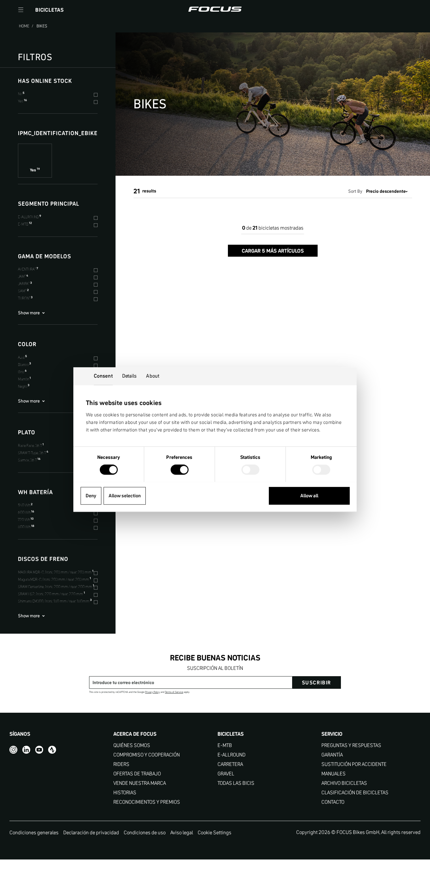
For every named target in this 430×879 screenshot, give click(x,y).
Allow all (309, 495)
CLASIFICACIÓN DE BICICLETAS (354, 792)
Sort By (355, 191)
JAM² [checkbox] (23, 276)
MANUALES (333, 773)
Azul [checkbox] (22, 357)
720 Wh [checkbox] (26, 519)
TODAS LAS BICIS (236, 783)
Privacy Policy (152, 692)
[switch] (180, 470)
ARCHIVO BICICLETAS (344, 783)
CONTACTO (332, 802)
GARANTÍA (332, 754)
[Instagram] (13, 750)
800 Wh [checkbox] (26, 526)
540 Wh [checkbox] (25, 505)
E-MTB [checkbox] (25, 224)
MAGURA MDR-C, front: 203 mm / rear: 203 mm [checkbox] (55, 572)
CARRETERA (230, 764)
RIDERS (121, 764)
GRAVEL (226, 773)
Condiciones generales (34, 832)
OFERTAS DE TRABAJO (137, 773)
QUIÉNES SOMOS (131, 745)
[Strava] (52, 750)
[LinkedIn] (26, 750)
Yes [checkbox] (22, 101)
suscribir (316, 682)
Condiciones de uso (145, 832)
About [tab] (152, 375)
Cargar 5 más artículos (273, 250)
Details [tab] (129, 375)
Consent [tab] (103, 375)
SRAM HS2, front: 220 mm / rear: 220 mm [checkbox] (51, 593)
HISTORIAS (124, 792)
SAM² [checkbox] (23, 291)
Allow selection (125, 495)
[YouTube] (39, 750)
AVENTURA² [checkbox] (28, 269)
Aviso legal (181, 832)
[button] (21, 10)
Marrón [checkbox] (24, 379)
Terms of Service (174, 692)
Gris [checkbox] (22, 371)
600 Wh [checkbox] (26, 512)
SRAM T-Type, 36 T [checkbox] (33, 452)
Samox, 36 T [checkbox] (29, 460)
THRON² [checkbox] (25, 298)
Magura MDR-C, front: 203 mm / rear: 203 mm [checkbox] (54, 579)
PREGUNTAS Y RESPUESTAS (351, 745)
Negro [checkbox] (23, 386)
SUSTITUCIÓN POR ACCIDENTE (354, 764)
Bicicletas (49, 9)
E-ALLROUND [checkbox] (29, 217)
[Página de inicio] (214, 9)
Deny (91, 495)
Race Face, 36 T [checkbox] (31, 445)
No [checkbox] (21, 93)
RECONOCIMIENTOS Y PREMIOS (146, 802)
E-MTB (225, 745)
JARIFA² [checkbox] (25, 283)
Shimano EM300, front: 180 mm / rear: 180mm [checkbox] (55, 601)
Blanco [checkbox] (24, 364)
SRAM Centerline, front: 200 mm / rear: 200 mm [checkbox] (56, 586)
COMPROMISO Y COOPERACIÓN (146, 754)
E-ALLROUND (232, 754)
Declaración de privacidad (91, 832)
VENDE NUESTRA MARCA (139, 783)
